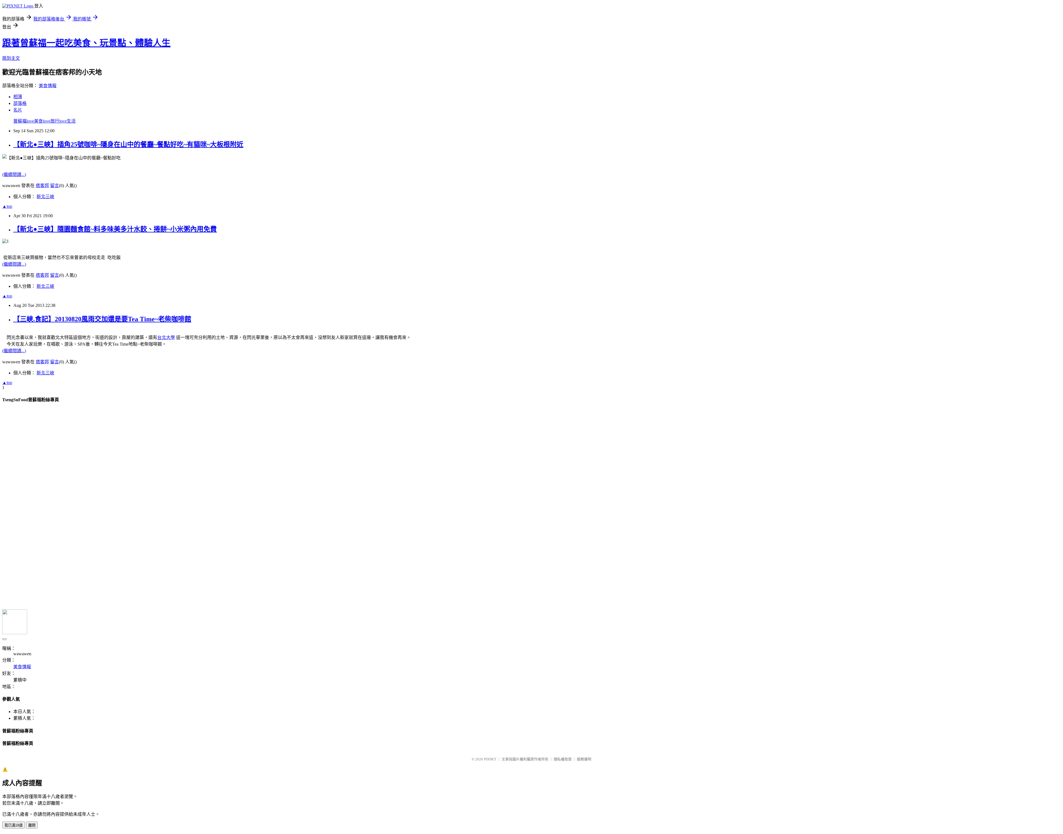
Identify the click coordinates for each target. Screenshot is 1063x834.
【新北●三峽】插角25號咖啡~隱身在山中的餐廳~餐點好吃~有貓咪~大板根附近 (128, 144)
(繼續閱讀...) (14, 174)
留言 (54, 185)
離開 (31, 825)
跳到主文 (11, 58)
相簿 (17, 96)
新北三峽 (45, 196)
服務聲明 (584, 759)
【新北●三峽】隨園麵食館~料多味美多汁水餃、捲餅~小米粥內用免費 (115, 229)
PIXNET (490, 759)
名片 (17, 110)
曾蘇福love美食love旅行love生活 (44, 121)
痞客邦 (42, 185)
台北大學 (166, 337)
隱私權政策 (563, 759)
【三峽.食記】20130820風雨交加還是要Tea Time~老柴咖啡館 (102, 319)
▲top (7, 206)
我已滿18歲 (13, 825)
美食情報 (47, 85)
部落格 (20, 103)
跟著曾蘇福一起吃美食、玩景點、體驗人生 (86, 43)
